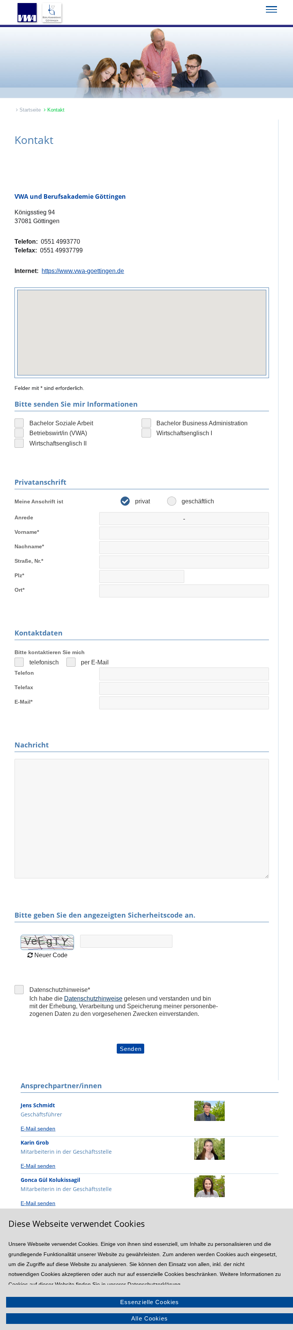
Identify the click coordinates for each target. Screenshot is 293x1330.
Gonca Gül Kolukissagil (50, 1179)
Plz (19, 575)
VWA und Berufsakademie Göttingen (70, 196)
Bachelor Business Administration (202, 423)
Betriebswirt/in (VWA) (58, 432)
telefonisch (44, 662)
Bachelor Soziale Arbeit (61, 423)
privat (142, 501)
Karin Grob (35, 1142)
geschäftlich (198, 501)
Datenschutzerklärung (153, 1284)
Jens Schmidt (38, 1105)
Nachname (29, 546)
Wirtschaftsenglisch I (184, 432)
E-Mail (23, 702)
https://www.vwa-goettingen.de (83, 270)
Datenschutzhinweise (59, 989)
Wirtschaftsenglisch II (58, 443)
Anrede (23, 517)
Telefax (23, 687)
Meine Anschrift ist (38, 501)
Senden (131, 1049)
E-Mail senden (38, 1129)
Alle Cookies (149, 1318)
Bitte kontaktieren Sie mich (49, 652)
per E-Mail (95, 662)
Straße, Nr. (28, 561)
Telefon (24, 673)
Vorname (26, 532)
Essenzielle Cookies (149, 1302)
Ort (19, 590)
